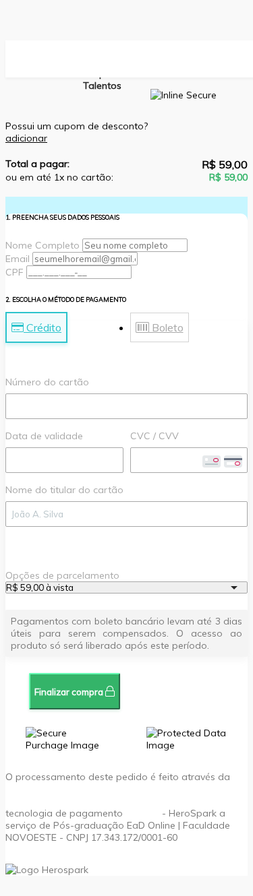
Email (17, 259)
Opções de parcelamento (62, 575)
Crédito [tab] (42, 327)
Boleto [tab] (166, 327)
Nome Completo (42, 245)
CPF (14, 272)
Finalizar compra (69, 691)
